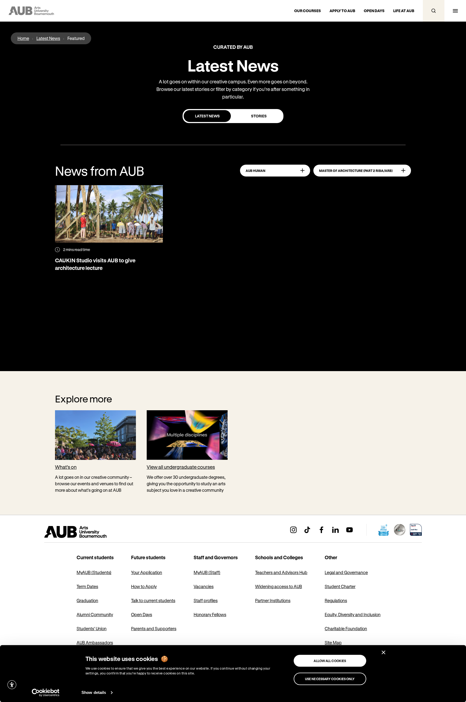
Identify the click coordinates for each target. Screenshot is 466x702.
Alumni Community (95, 614)
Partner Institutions (272, 600)
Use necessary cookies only (330, 679)
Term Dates (87, 586)
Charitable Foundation (346, 628)
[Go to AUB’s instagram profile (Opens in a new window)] (293, 530)
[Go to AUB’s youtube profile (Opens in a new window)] (349, 530)
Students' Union (92, 628)
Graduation (87, 600)
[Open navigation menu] (455, 11)
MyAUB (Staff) (207, 572)
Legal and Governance (346, 572)
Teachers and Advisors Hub (281, 572)
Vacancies (204, 586)
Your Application (146, 572)
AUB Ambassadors (95, 642)
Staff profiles (206, 600)
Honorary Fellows (210, 614)
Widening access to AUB (278, 586)
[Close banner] (383, 652)
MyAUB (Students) (94, 572)
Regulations (336, 600)
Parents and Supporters (153, 628)
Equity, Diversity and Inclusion (353, 614)
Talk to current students (153, 600)
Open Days (141, 614)
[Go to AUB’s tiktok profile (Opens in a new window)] (307, 530)
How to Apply (144, 586)
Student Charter (340, 586)
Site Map (333, 642)
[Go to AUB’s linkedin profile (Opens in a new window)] (335, 530)
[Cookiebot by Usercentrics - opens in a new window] (45, 693)
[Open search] (433, 11)
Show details (93, 692)
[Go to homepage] (87, 532)
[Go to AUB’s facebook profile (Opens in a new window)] (321, 530)
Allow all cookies (330, 661)
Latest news (207, 116)
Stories (259, 116)
